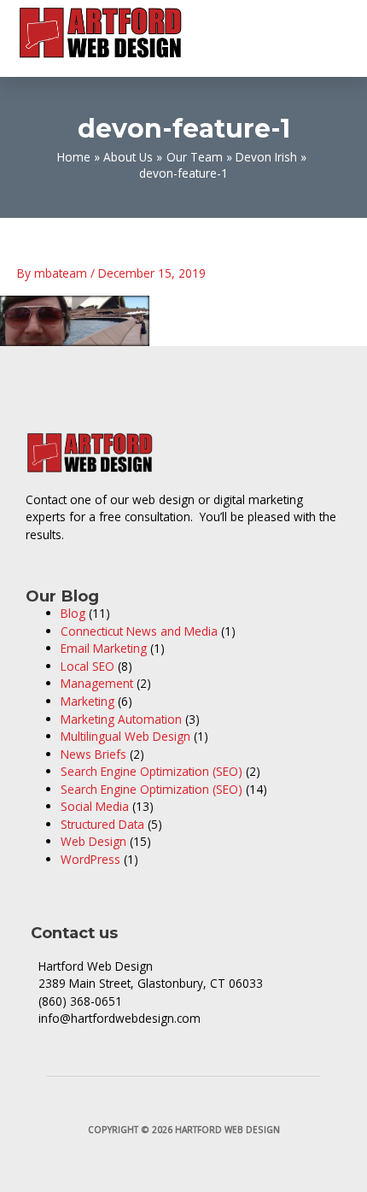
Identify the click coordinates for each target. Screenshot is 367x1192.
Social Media (95, 806)
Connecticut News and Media (139, 631)
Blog (73, 613)
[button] (337, 33)
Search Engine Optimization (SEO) (151, 771)
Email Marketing (104, 648)
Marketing (87, 701)
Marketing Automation (121, 719)
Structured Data (102, 824)
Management (97, 683)
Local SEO (87, 666)
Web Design (93, 841)
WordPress (90, 859)
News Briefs (93, 754)
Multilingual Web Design (125, 736)
